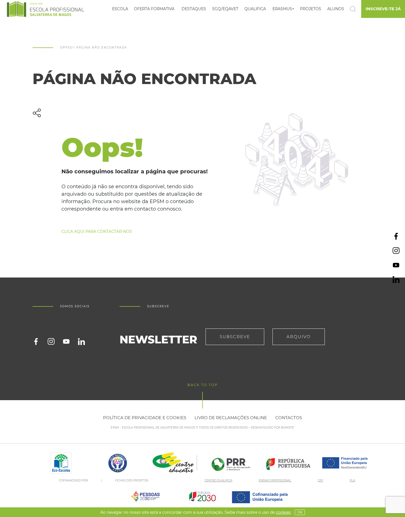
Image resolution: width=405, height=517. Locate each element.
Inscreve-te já (383, 8)
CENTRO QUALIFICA (218, 480)
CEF (320, 480)
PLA (352, 480)
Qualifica (255, 8)
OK (300, 512)
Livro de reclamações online (231, 417)
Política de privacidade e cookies (144, 417)
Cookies (283, 512)
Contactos (288, 417)
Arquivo (299, 336)
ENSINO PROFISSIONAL (275, 480)
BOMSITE (287, 427)
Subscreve (235, 336)
